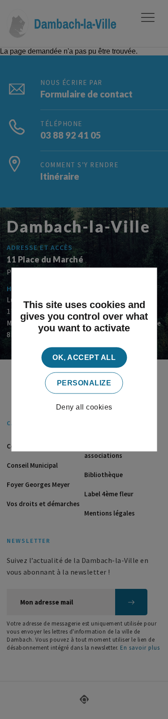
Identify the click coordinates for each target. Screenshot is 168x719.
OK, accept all (84, 357)
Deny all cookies (84, 407)
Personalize (84, 383)
